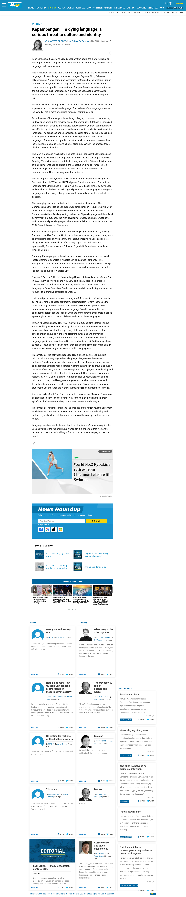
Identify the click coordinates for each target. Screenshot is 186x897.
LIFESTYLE (119, 8)
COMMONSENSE (54, 794)
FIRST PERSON (101, 741)
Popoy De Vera (99, 856)
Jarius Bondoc (62, 744)
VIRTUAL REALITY (102, 697)
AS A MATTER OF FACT (55, 41)
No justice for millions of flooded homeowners (59, 737)
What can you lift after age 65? (103, 631)
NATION (62, 8)
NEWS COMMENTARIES (173, 13)
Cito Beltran (60, 637)
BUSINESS (80, 8)
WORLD (70, 8)
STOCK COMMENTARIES (152, 13)
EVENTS (131, 8)
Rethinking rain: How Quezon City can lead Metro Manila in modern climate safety (58, 687)
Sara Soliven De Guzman (78, 41)
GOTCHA (51, 744)
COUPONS (141, 8)
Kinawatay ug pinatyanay (134, 730)
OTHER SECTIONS (156, 8)
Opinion (37, 23)
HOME (31, 8)
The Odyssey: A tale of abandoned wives (103, 687)
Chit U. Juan (98, 640)
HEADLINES (41, 8)
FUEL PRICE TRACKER (131, 13)
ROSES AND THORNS (55, 697)
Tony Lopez (98, 699)
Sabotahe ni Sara (129, 694)
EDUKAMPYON (101, 854)
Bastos (98, 789)
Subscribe (178, 4)
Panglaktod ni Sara (130, 811)
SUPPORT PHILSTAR (175, 8)
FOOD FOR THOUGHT (103, 637)
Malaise (98, 736)
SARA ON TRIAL (114, 13)
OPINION (52, 8)
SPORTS (91, 8)
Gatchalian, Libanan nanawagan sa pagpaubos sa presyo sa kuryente (136, 850)
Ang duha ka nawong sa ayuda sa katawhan (133, 767)
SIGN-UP (96, 521)
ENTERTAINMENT (104, 8)
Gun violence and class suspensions (101, 845)
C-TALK (50, 637)
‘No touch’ (51, 789)
